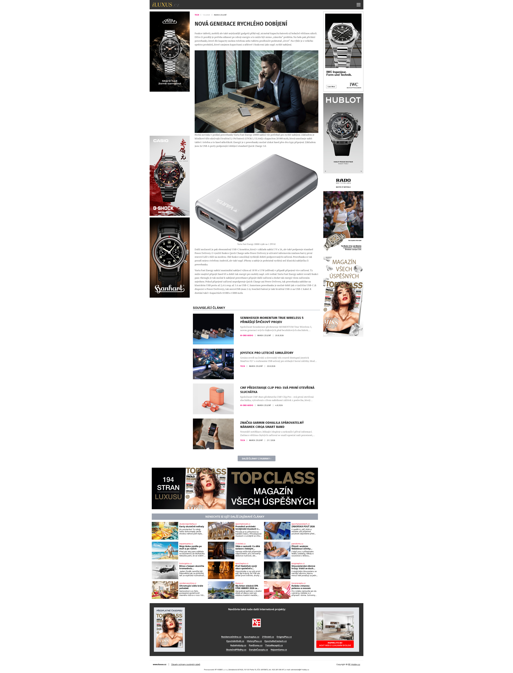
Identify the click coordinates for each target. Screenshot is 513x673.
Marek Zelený (220, 15)
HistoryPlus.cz (254, 641)
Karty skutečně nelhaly (191, 526)
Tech (197, 15)
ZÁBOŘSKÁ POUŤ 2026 (303, 526)
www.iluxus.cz (159, 664)
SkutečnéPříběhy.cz (236, 649)
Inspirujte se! (335, 644)
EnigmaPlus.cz (284, 636)
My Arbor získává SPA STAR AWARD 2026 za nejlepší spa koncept (246, 587)
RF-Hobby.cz (354, 664)
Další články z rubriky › (256, 458)
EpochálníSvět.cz (235, 641)
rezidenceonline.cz (187, 583)
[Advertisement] (170, 113)
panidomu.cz (297, 544)
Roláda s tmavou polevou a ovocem (301, 587)
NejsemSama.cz (279, 649)
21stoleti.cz (240, 544)
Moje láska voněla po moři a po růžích (190, 547)
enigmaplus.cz (298, 563)
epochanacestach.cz (301, 524)
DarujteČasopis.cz (258, 649)
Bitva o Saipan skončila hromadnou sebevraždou (191, 567)
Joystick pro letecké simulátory (266, 353)
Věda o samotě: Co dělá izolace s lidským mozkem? (247, 547)
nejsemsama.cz (186, 544)
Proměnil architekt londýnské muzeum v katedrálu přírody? (246, 527)
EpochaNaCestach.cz (276, 641)
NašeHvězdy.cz (238, 645)
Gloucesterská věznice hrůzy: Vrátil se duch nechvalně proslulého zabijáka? (303, 567)
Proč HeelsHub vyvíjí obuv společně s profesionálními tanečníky (246, 567)
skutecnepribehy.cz (188, 524)
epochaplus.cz (241, 563)
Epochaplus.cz (251, 636)
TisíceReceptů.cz (274, 645)
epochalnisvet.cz (242, 524)
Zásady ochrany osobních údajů (185, 664)
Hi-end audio (247, 335)
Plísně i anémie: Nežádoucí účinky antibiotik (301, 547)
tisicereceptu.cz (299, 583)
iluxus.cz (239, 583)
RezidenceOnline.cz (231, 636)
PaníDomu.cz (256, 645)
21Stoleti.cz (268, 636)
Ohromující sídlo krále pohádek (191, 587)
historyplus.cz (185, 563)
